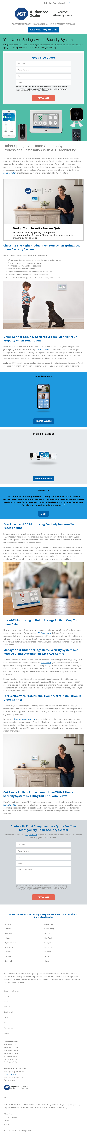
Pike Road (48, 938)
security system (10, 173)
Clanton (47, 961)
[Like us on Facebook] (5, 1098)
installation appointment (24, 719)
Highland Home (10, 942)
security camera (43, 349)
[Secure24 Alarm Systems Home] (43, 14)
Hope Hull (8, 961)
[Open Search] (70, 3)
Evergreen (48, 947)
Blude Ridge (9, 947)
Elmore (47, 933)
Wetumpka (8, 924)
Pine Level (8, 952)
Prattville (8, 956)
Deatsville (48, 952)
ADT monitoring (45, 633)
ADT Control (46, 662)
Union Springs (49, 929)
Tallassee (8, 938)
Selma (46, 956)
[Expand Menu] (24, 20)
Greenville (8, 933)
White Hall (8, 929)
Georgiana (48, 942)
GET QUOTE (43, 98)
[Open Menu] (14, 3)
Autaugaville (48, 924)
